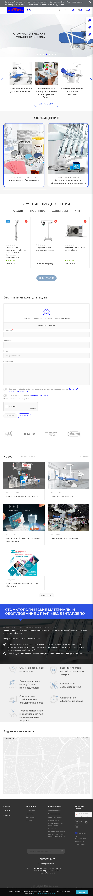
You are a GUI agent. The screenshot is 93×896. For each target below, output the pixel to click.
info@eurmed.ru (48, 863)
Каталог (7, 806)
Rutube (77, 827)
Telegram (81, 822)
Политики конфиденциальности (43, 893)
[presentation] (3, 434)
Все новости (85, 457)
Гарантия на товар (55, 817)
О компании (30, 811)
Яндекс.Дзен (86, 822)
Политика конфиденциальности (55, 888)
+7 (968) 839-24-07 (47, 859)
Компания (31, 806)
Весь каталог (46, 278)
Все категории (46, 104)
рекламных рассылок (39, 395)
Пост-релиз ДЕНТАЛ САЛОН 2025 (65, 538)
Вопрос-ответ (53, 820)
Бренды (29, 820)
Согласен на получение (28, 395)
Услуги (6, 815)
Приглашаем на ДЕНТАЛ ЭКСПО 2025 (22, 496)
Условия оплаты (54, 811)
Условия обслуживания (77, 888)
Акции (6, 811)
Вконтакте (77, 822)
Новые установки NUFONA (62, 496)
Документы (30, 817)
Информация (55, 806)
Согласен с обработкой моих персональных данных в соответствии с (43, 390)
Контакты (29, 814)
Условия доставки (55, 814)
